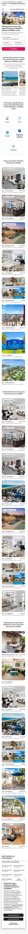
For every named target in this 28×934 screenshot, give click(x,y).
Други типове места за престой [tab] (10, 861)
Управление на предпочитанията (13, 923)
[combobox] (13, 39)
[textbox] (7, 44)
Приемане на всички (13, 915)
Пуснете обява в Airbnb (17, 9)
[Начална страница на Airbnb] (3, 9)
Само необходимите (13, 919)
